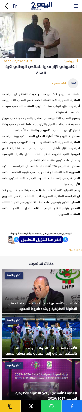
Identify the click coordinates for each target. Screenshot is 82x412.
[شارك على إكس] (30, 406)
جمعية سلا (75, 250)
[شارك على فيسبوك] (72, 406)
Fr (15, 6)
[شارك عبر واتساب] (51, 406)
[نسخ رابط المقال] (10, 406)
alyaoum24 (59, 83)
